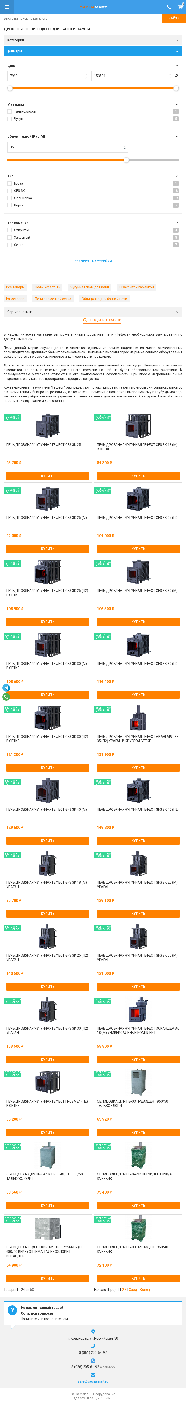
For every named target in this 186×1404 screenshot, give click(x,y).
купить (48, 476)
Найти (174, 18)
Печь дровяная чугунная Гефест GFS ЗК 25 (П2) (138, 518)
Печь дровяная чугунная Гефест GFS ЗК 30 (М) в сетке (46, 666)
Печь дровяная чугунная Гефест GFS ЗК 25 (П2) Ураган (47, 957)
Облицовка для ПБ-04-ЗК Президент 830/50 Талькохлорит (44, 1176)
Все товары (15, 287)
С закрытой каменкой (136, 287)
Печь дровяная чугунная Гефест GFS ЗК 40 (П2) (138, 809)
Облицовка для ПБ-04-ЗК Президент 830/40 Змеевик (135, 1176)
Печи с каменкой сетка (53, 299)
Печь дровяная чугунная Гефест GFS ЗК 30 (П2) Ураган (47, 1030)
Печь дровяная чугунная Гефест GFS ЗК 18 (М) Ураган (46, 884)
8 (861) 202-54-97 (93, 1353)
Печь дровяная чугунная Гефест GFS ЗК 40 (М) (46, 809)
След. (133, 1290)
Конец (145, 1290)
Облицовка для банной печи (104, 299)
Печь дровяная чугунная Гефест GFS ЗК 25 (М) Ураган (137, 884)
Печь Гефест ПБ (47, 287)
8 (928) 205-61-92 (85, 1367)
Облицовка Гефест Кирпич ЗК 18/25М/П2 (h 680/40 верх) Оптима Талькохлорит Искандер (44, 1251)
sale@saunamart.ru (93, 1381)
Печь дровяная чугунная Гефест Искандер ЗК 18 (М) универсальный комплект (138, 1030)
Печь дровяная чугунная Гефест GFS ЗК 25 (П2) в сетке (47, 593)
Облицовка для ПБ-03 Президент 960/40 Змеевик (132, 1249)
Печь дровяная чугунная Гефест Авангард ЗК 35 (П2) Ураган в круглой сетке (138, 739)
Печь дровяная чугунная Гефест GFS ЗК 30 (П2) (138, 664)
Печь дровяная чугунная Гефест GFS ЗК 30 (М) (137, 591)
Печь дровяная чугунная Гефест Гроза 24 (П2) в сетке (47, 1103)
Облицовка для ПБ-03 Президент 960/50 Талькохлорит (132, 1103)
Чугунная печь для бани (89, 287)
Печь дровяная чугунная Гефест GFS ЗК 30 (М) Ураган (137, 957)
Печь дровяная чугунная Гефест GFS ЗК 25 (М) (46, 518)
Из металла (15, 299)
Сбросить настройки (93, 261)
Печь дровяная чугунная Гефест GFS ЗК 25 (43, 445)
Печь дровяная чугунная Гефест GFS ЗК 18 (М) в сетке (137, 447)
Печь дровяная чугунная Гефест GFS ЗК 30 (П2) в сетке (47, 739)
